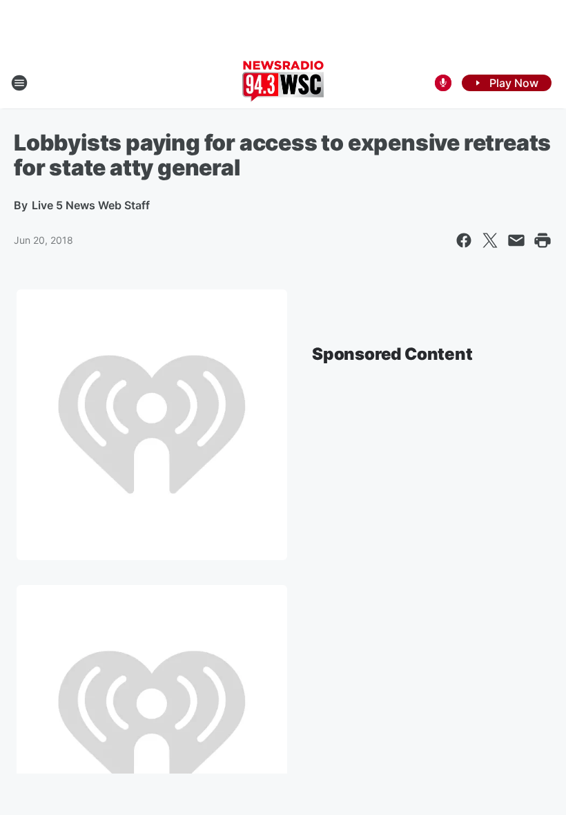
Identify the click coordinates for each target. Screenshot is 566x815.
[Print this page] (542, 240)
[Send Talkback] (443, 83)
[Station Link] (283, 83)
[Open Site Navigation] (19, 83)
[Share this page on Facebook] (464, 240)
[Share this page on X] (490, 240)
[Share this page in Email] (516, 240)
